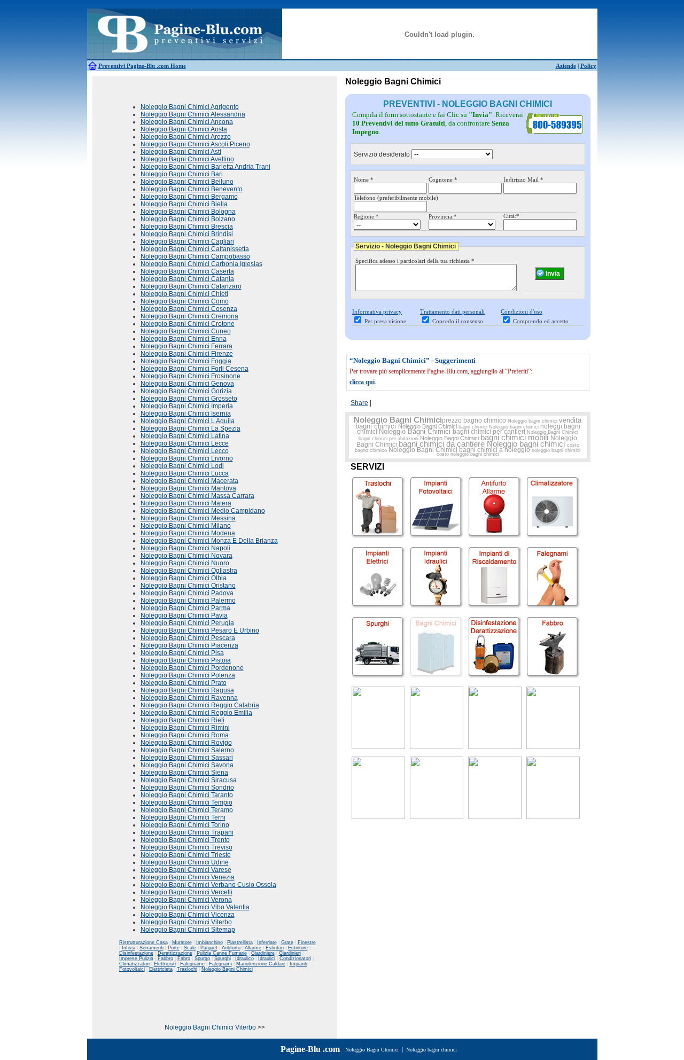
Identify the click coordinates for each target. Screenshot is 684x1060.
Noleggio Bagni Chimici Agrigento (190, 107)
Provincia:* (443, 216)
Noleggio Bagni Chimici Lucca (185, 473)
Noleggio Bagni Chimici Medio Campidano (203, 511)
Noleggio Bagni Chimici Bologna (188, 211)
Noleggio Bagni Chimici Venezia (188, 877)
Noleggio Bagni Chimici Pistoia (186, 660)
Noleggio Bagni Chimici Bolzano (188, 219)
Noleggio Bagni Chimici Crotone (188, 324)
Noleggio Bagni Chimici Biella (184, 204)
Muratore (182, 942)
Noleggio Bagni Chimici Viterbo (186, 922)
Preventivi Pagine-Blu (127, 66)
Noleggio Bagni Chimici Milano (186, 525)
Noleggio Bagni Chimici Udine (185, 862)
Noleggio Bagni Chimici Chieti (184, 294)
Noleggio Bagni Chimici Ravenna (189, 698)
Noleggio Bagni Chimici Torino (185, 825)
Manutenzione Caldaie (260, 964)
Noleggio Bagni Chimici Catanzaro (191, 286)
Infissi (128, 947)
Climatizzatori (134, 964)
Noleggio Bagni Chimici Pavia (184, 615)
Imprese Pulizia (136, 958)
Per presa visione (385, 321)
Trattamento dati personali (452, 311)
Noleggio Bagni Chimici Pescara (188, 638)
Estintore (298, 947)
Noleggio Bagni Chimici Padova (187, 593)
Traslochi (187, 969)
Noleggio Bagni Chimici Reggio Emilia (196, 712)
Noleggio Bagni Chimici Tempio (186, 802)
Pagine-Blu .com (310, 1049)
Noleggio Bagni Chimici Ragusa (187, 690)
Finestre (307, 942)
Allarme (253, 947)
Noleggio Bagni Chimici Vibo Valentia (195, 907)
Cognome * (443, 179)
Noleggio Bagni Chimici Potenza (188, 675)
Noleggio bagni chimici (532, 421)
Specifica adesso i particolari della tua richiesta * (415, 261)
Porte (174, 947)
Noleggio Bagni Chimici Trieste (186, 855)
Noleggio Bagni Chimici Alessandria (193, 114)
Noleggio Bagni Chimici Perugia (187, 623)
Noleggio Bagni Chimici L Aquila (188, 421)
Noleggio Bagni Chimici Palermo (188, 600)
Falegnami (220, 964)
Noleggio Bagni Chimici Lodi (182, 466)
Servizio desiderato (382, 154)
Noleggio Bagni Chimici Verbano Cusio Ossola (208, 884)
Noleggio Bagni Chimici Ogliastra (189, 570)
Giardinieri (290, 953)
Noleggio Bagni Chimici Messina (188, 518)
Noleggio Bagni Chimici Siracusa (189, 780)
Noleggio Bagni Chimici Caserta (187, 271)
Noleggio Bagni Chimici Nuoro (185, 563)
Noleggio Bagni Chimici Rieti (182, 720)
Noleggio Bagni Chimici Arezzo (186, 137)
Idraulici (266, 958)
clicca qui (362, 382)
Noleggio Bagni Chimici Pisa (182, 653)
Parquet (208, 947)
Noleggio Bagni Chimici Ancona (187, 122)
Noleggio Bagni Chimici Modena (188, 533)
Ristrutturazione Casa (143, 942)
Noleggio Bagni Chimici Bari (182, 174)
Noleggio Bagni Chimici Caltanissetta (195, 249)
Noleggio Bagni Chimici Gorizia (186, 391)
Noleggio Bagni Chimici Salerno (187, 750)
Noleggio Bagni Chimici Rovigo (186, 742)
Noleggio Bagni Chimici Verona (186, 899)
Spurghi (222, 958)
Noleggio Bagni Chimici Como (185, 301)
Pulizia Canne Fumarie (222, 953)
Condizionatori (295, 958)
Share (359, 403)
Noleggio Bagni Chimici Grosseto (189, 398)
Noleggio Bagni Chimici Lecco (185, 451)
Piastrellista (240, 942)
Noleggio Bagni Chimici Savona (187, 765)
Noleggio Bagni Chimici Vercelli (186, 892)
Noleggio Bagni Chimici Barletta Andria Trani (205, 166)
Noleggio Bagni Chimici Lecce (185, 443)
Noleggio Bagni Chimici (227, 969)
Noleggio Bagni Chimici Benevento (192, 189)
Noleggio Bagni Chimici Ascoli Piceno (195, 144)
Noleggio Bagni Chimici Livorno (187, 458)
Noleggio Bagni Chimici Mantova (188, 488)
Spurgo (202, 958)
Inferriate (267, 942)
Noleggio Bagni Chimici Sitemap (188, 929)
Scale (190, 947)
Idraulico (244, 958)
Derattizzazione (175, 953)
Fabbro (165, 958)
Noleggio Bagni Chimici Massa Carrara (197, 496)
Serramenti (151, 947)
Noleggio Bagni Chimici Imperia (187, 406)
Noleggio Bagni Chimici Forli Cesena (194, 368)
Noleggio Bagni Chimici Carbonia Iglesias (201, 264)
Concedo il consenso (457, 321)
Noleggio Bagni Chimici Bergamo (189, 196)
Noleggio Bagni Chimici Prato (184, 683)
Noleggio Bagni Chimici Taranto (187, 795)
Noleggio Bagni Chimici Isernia (186, 413)
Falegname (192, 964)
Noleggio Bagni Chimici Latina (185, 436)
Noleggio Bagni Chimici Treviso (186, 847)
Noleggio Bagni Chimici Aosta (184, 129)
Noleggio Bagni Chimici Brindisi (187, 234)
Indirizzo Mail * (523, 179)
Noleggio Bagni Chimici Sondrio (187, 787)
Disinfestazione (136, 953)
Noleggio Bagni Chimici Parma (185, 608)
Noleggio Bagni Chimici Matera (186, 503)
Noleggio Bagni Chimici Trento (185, 840)
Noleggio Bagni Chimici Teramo (187, 810)
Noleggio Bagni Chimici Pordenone (192, 668)
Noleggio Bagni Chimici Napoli (185, 548)
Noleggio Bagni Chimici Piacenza (189, 645)
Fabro (183, 958)
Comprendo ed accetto (541, 321)
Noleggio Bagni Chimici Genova (187, 383)
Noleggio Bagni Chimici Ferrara (186, 346)
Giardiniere (263, 953)
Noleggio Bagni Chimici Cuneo (186, 331)
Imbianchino (209, 942)
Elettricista (161, 969)
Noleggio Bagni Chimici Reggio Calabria (200, 705)
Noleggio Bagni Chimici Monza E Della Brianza (209, 540)
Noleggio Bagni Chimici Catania (187, 279)
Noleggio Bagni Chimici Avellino (187, 159)
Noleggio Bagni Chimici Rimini (185, 727)
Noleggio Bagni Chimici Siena (184, 772)
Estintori (275, 947)
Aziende (566, 66)
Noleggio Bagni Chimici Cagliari (187, 241)
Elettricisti (165, 964)
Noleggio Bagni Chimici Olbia (184, 578)
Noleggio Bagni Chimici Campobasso (195, 256)
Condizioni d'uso (521, 311)
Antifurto (231, 947)
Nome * (364, 179)
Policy (588, 66)
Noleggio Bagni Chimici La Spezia (190, 428)
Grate (287, 942)
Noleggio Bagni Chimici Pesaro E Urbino (200, 630)
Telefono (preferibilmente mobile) (396, 197)
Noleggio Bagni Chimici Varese (186, 870)
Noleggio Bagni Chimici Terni (183, 817)
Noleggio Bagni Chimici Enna (184, 338)
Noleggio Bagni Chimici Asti (181, 151)
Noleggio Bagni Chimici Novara (186, 555)
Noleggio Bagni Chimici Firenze (187, 353)
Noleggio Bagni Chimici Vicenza (188, 914)
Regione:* (366, 216)
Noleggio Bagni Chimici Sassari (187, 757)
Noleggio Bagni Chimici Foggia (186, 361)
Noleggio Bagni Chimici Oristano (188, 585)
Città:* (511, 216)
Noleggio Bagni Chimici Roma (185, 735)
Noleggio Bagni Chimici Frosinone (190, 376)
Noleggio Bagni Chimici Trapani (187, 832)
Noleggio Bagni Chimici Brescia (187, 226)
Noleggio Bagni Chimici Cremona (189, 316)
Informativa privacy (377, 311)
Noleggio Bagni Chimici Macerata (189, 481)
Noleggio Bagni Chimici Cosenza (189, 309)
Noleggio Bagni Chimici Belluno (187, 181)
